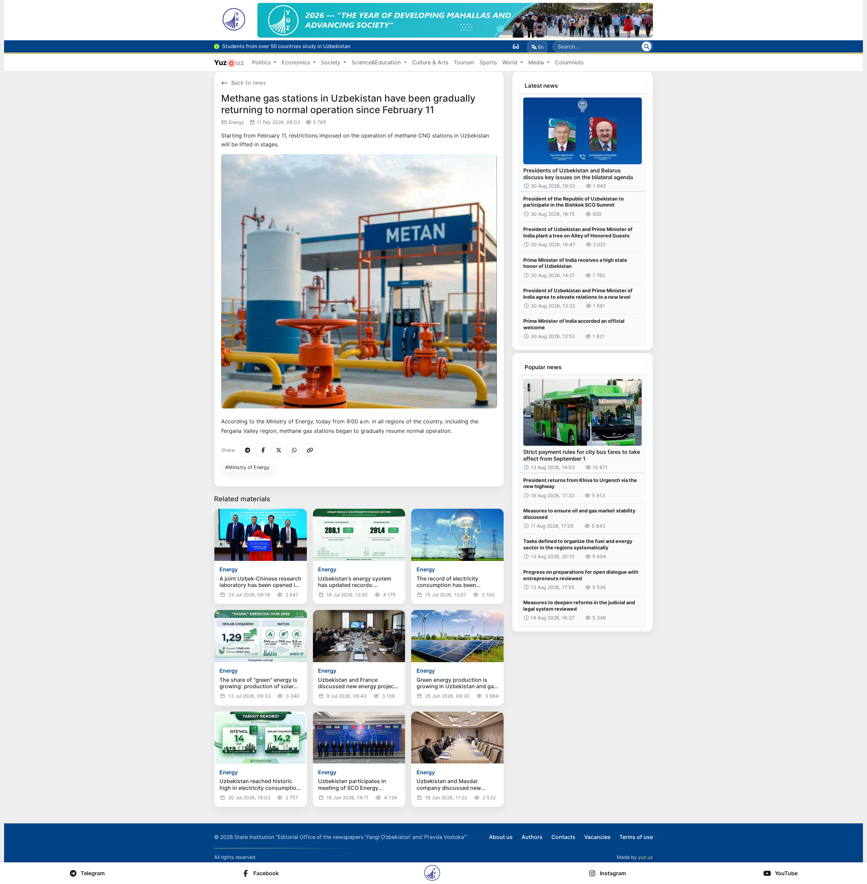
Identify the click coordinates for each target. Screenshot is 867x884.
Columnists (569, 62)
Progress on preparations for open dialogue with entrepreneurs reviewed (580, 575)
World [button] (510, 62)
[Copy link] (308, 450)
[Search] (646, 46)
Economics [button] (297, 62)
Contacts (563, 837)
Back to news (248, 82)
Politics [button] (262, 62)
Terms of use (636, 837)
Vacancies (597, 837)
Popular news (543, 367)
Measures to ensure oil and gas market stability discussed (579, 514)
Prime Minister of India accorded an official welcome (574, 324)
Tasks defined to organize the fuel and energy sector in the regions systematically (577, 544)
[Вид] (516, 46)
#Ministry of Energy (247, 467)
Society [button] (331, 62)
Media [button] (537, 62)
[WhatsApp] (293, 450)
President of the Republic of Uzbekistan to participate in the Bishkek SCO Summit (573, 202)
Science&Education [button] (377, 62)
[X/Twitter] (277, 450)
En (541, 47)
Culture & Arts (430, 62)
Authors (532, 837)
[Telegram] (246, 450)
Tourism (464, 62)
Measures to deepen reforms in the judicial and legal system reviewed (579, 605)
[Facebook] (261, 450)
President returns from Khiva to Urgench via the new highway (580, 483)
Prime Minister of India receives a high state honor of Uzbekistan (575, 263)
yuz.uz (645, 857)
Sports (488, 62)
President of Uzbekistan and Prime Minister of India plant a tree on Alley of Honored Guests (578, 232)
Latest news (541, 85)
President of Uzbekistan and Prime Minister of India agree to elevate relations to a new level (578, 294)
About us (501, 837)
